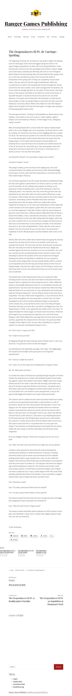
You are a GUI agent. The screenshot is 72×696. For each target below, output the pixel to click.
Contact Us (41, 37)
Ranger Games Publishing (36, 23)
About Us (26, 37)
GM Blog (30, 570)
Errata (33, 37)
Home (10, 37)
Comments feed (19, 684)
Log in (15, 679)
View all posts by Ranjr (17, 585)
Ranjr (12, 570)
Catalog (61, 37)
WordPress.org (18, 687)
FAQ (48, 37)
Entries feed (17, 682)
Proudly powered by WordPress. (37, 692)
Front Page (17, 37)
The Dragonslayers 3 (39, 570)
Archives (54, 37)
